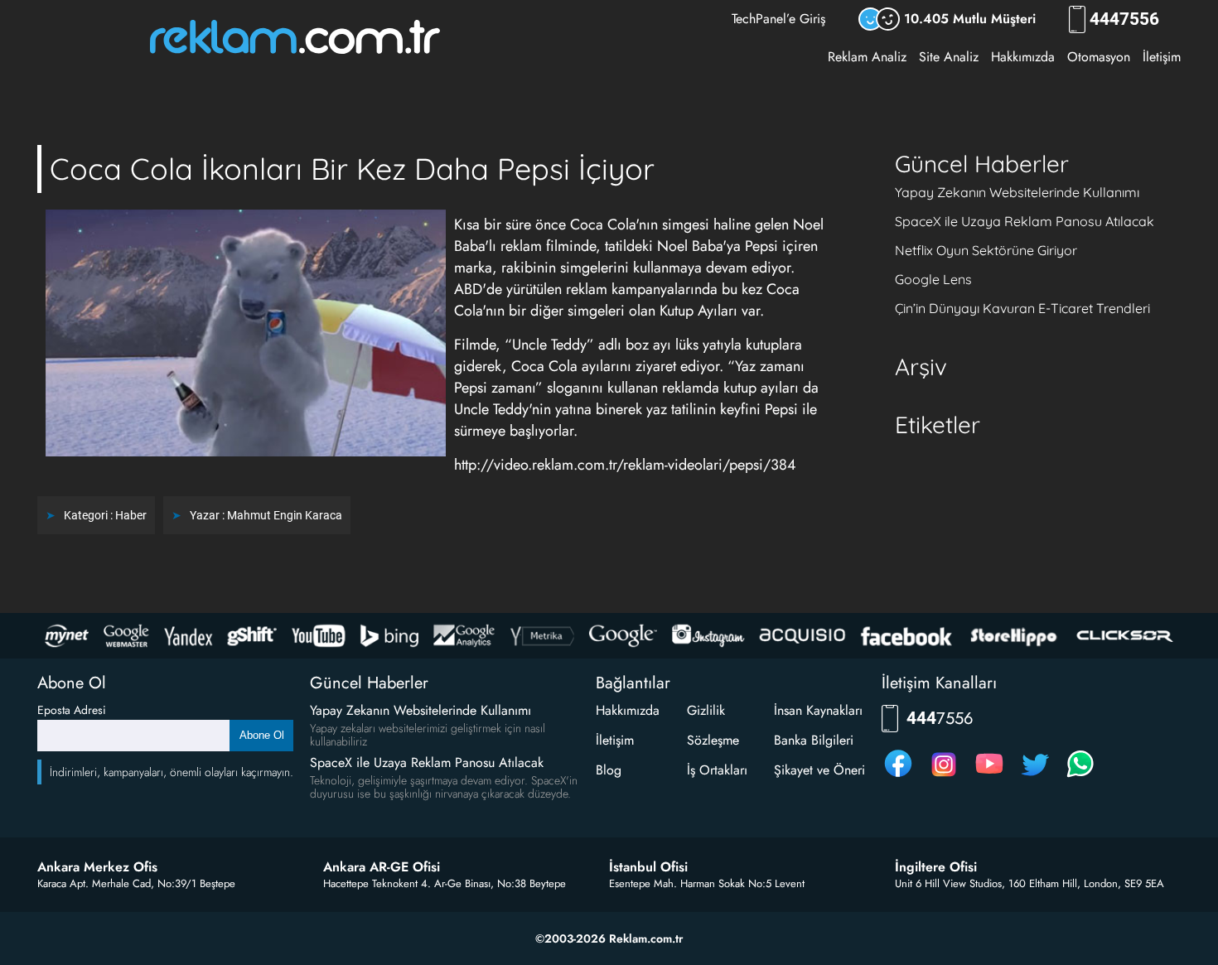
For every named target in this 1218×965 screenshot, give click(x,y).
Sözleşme (713, 740)
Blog (608, 769)
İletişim (1162, 56)
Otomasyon (1098, 56)
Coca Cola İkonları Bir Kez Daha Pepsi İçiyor (352, 168)
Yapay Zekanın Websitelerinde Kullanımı (1017, 192)
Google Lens (933, 279)
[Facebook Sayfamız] (898, 777)
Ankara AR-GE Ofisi (381, 867)
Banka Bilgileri (813, 740)
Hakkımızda (1023, 56)
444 (1124, 19)
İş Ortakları (717, 769)
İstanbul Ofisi (648, 867)
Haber (131, 515)
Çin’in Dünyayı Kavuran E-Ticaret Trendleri (1022, 308)
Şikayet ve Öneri (819, 769)
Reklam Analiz (867, 56)
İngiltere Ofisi (936, 867)
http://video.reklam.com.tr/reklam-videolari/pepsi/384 (625, 464)
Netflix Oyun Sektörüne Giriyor (986, 250)
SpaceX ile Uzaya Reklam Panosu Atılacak (1024, 221)
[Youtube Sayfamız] (989, 777)
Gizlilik (706, 710)
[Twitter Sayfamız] (1034, 777)
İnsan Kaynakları (818, 710)
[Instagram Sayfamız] (943, 777)
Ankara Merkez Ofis (97, 867)
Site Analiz (949, 56)
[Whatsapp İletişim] (1080, 777)
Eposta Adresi (71, 710)
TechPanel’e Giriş (778, 18)
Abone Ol (261, 735)
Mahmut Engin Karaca (284, 515)
